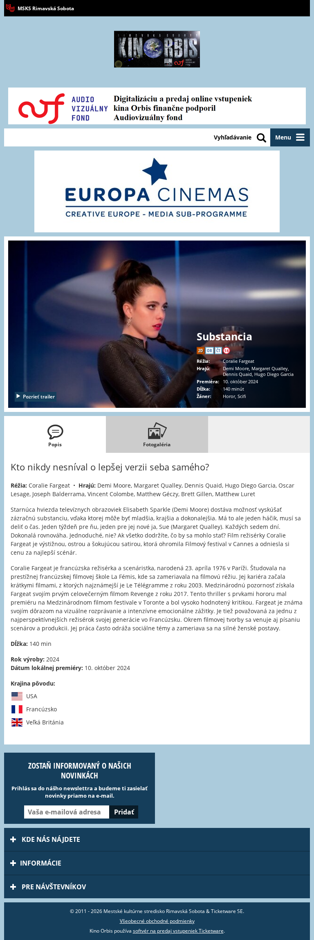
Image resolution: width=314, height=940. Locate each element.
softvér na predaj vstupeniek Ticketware (178, 930)
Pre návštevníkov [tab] (53, 886)
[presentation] (55, 434)
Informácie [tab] (40, 863)
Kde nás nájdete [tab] (50, 839)
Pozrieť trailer (39, 396)
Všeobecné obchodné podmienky (157, 921)
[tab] (55, 434)
